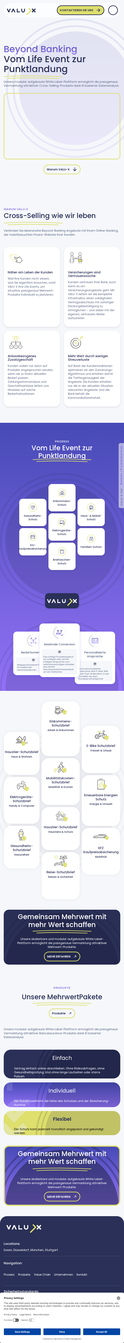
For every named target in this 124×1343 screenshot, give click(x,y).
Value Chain (42, 1275)
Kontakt (82, 1275)
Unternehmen (63, 1275)
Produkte (24, 1275)
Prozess (9, 1275)
